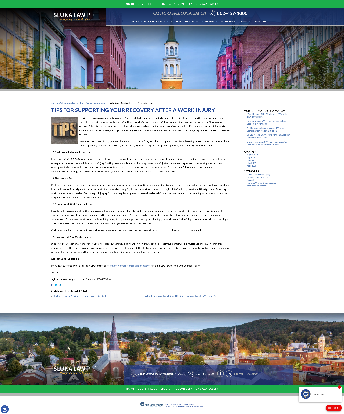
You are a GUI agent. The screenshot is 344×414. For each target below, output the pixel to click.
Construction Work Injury (258, 174)
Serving (209, 21)
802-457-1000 (232, 13)
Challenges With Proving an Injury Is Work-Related (79, 295)
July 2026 (251, 157)
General (250, 180)
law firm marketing (173, 406)
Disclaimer (252, 373)
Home (135, 21)
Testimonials (227, 21)
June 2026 (251, 160)
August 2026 (252, 154)
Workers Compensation (96, 103)
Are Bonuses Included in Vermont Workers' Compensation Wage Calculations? (266, 129)
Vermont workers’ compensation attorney (130, 265)
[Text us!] (333, 408)
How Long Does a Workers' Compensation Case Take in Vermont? (266, 122)
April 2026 (251, 165)
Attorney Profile (154, 21)
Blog (244, 21)
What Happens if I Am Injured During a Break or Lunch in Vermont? (180, 295)
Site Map (239, 373)
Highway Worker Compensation (261, 182)
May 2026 (251, 163)
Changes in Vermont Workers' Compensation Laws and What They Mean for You (267, 143)
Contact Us (259, 21)
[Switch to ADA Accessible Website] (5, 409)
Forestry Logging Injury (257, 177)
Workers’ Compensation (185, 21)
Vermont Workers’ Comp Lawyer (64, 103)
